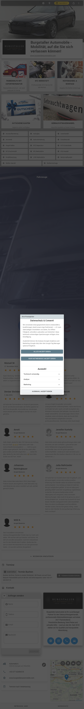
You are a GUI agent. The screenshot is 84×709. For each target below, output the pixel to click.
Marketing (27, 385)
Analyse (26, 379)
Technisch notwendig (31, 374)
